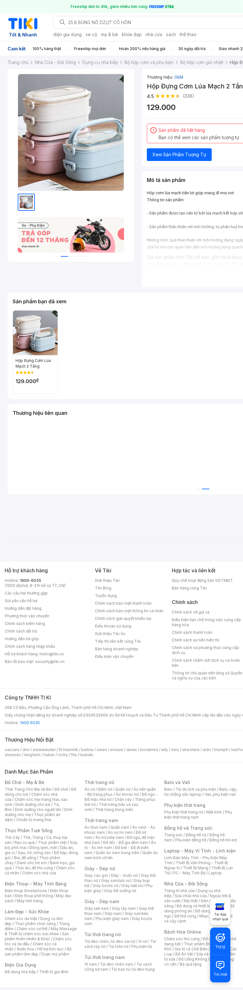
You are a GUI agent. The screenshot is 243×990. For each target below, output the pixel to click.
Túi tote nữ (118, 946)
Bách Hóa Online (182, 932)
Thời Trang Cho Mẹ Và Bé (28, 789)
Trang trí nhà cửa (179, 890)
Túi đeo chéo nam (116, 964)
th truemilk (68, 749)
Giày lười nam (96, 908)
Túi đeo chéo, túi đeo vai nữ (109, 941)
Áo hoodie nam (110, 837)
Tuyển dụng (106, 595)
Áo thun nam (95, 827)
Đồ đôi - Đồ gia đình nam (125, 842)
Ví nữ (142, 941)
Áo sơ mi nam (120, 832)
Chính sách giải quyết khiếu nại (123, 618)
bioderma (149, 749)
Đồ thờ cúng (185, 916)
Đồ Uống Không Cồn (196, 959)
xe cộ (91, 34)
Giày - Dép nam (101, 901)
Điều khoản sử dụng (113, 626)
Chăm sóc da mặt (21, 918)
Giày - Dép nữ (99, 868)
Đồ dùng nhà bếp (20, 971)
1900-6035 (30, 580)
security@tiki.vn (50, 661)
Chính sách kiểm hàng (25, 623)
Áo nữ (89, 789)
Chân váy (123, 799)
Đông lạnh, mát (43, 847)
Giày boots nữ (105, 885)
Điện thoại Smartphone (26, 890)
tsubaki (86, 754)
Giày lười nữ (132, 885)
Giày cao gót (96, 875)
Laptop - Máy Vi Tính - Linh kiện (200, 850)
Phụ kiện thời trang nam (198, 815)
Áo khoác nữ (127, 794)
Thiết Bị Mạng (195, 867)
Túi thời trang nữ (102, 934)
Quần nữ (122, 789)
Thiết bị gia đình (53, 971)
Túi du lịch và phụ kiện (196, 789)
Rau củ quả (25, 842)
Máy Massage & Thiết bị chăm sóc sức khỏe (41, 931)
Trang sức (173, 835)
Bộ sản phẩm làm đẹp (38, 951)
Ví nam (90, 964)
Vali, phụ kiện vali (220, 794)
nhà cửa (154, 34)
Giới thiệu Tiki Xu (110, 633)
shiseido (13, 754)
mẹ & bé (109, 34)
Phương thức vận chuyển (27, 616)
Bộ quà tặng (191, 964)
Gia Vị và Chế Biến (191, 949)
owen (102, 749)
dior (26, 749)
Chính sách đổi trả (21, 631)
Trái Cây (12, 837)
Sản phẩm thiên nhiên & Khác (37, 936)
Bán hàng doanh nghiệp (116, 648)
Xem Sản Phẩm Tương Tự (179, 154)
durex (131, 749)
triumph (221, 749)
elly (164, 749)
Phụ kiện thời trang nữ (183, 812)
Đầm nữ (105, 789)
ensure (116, 749)
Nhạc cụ (206, 916)
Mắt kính (214, 812)
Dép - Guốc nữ (124, 875)
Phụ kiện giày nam (112, 918)
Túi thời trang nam (104, 957)
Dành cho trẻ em (32, 862)
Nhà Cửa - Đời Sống (186, 883)
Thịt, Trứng (33, 837)
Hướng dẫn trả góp (22, 638)
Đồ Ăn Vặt (184, 954)
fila (74, 754)
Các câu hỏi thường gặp (26, 593)
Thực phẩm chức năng (35, 923)
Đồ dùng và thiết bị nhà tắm (201, 905)
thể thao (188, 34)
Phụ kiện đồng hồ (190, 840)
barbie (87, 749)
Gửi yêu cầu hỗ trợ (21, 600)
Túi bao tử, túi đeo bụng (133, 969)
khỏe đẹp (132, 34)
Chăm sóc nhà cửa (39, 873)
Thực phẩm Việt (52, 842)
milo (175, 749)
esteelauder (44, 749)
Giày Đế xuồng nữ (120, 890)
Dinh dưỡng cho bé (33, 804)
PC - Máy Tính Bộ (189, 873)
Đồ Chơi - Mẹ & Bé (24, 782)
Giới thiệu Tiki (107, 580)
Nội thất (191, 900)
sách (171, 34)
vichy (63, 754)
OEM (178, 77)
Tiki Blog (103, 588)
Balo (168, 789)
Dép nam (113, 913)
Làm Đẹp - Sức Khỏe (27, 911)
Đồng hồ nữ (196, 835)
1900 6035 (30, 722)
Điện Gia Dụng (20, 965)
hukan (49, 754)
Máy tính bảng (30, 900)
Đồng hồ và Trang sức (188, 828)
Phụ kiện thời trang (184, 805)
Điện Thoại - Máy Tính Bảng (35, 883)
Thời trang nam (101, 820)
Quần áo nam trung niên (117, 852)
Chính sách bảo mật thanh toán (123, 603)
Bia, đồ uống (25, 857)
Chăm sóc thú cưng (182, 938)
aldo (207, 749)
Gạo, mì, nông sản (34, 852)
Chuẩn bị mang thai (33, 819)
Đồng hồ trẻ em (223, 840)
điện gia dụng (67, 34)
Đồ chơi (61, 789)
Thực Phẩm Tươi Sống (29, 830)
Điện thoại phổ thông (34, 895)
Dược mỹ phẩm (55, 954)
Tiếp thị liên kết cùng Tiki (118, 641)
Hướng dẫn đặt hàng (23, 608)
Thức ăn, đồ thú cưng (34, 867)
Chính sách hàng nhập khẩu (30, 646)
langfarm (32, 754)
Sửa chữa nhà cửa (191, 895)
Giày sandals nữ (115, 880)
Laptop (215, 873)
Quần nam (119, 827)
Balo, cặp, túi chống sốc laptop (200, 792)
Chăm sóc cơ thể (32, 928)
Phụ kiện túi (141, 946)
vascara (12, 749)
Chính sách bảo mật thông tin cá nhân (129, 610)
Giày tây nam (124, 908)
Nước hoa (25, 949)
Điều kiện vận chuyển (114, 656)
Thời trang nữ (99, 782)
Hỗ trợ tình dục (50, 949)
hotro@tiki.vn (52, 654)
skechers (191, 749)
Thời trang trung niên (114, 809)
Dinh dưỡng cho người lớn (38, 809)
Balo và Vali (177, 782)
